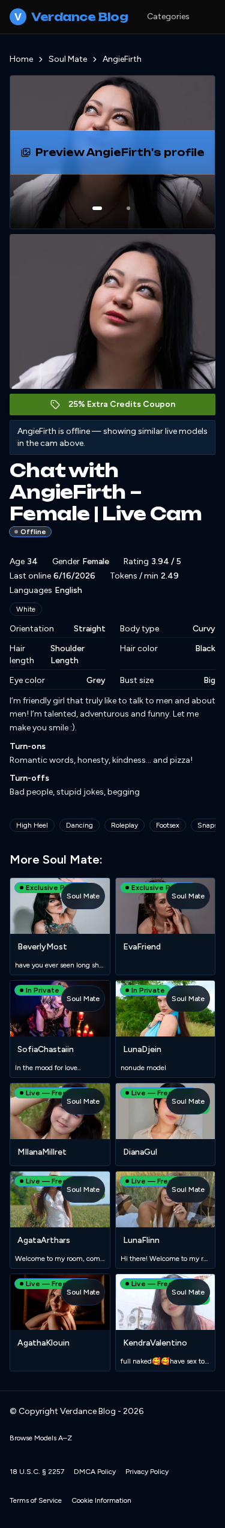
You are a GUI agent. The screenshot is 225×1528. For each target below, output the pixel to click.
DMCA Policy (95, 1471)
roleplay (124, 825)
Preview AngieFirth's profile (129, 156)
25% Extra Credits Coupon (128, 407)
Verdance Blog (71, 16)
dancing (79, 825)
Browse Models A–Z (41, 1438)
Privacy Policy (147, 1471)
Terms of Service (36, 1500)
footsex (167, 825)
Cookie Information (101, 1500)
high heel (32, 825)
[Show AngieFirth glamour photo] (128, 208)
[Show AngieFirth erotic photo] (97, 208)
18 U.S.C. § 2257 (37, 1471)
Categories (168, 16)
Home (21, 59)
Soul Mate (68, 59)
